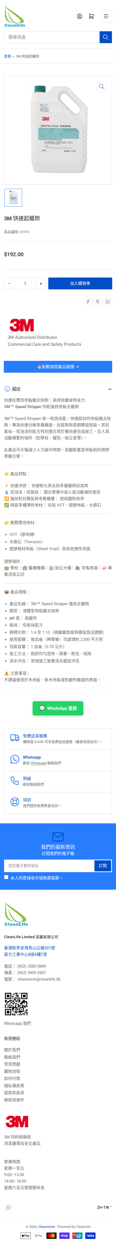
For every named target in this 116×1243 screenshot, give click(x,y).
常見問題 (12, 1064)
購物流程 (12, 1071)
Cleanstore (46, 1227)
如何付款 (12, 1078)
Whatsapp (38, 763)
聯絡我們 (12, 1057)
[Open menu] (106, 16)
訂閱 (103, 865)
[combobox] (58, 37)
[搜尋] (106, 37)
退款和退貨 (14, 1092)
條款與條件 (14, 1100)
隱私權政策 (14, 1085)
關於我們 (12, 1049)
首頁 (7, 56)
